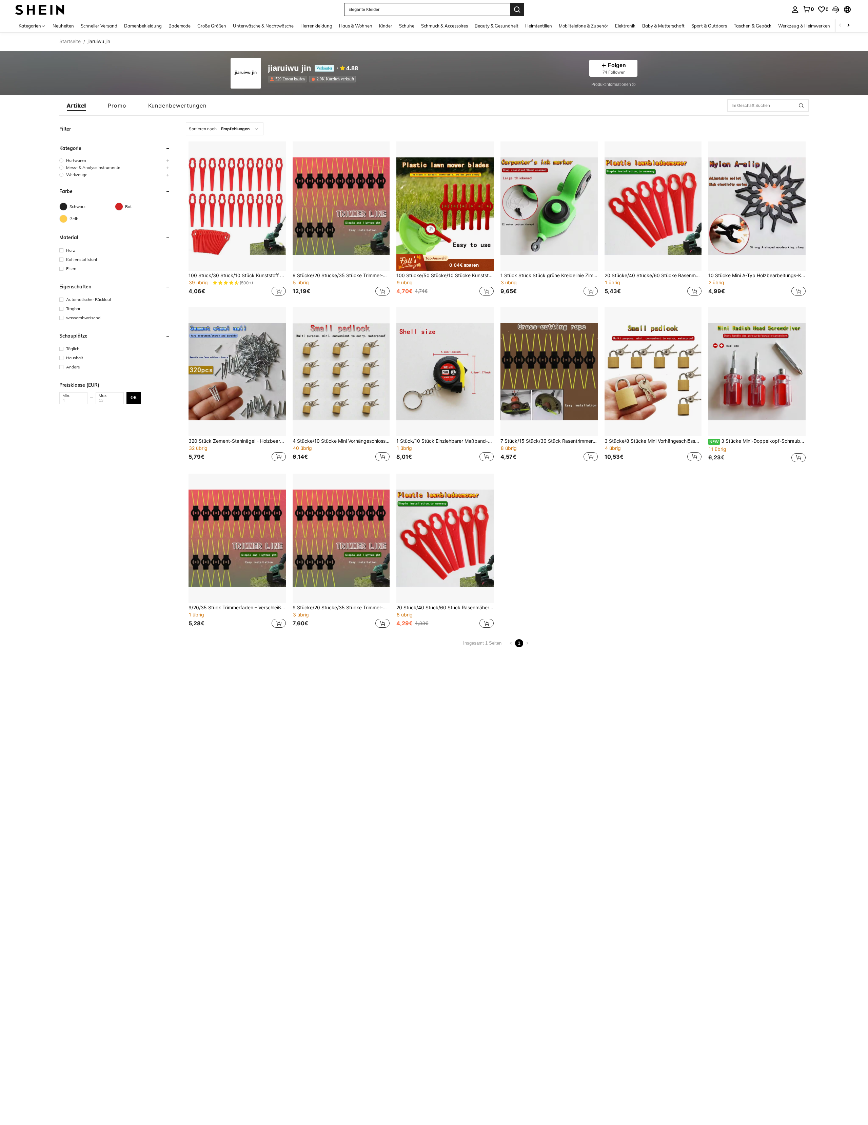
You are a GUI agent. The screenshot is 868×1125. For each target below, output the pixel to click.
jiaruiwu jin (289, 68)
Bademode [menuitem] (180, 25)
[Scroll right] (848, 25)
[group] (115, 160)
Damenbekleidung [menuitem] (143, 25)
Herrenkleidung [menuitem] (316, 25)
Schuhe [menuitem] (406, 25)
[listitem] (288, 79)
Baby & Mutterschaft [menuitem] (663, 25)
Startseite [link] (70, 41)
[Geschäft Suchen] (801, 105)
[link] (808, 9)
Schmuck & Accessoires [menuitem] (444, 25)
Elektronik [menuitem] (625, 25)
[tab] (76, 105)
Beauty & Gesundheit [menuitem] (496, 25)
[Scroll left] (840, 25)
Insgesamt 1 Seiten (482, 643)
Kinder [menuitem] (385, 25)
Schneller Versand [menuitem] (99, 25)
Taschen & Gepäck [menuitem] (752, 25)
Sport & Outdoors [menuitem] (709, 25)
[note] (445, 262)
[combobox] (224, 129)
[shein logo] (39, 9)
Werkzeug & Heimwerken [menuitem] (804, 25)
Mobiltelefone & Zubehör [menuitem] (583, 25)
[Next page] (527, 643)
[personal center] (795, 9)
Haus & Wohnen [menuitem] (355, 25)
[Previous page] (511, 643)
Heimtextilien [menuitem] (538, 25)
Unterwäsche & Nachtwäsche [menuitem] (263, 25)
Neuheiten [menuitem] (63, 25)
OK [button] (134, 397)
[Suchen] (517, 9)
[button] (836, 9)
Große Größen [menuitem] (211, 25)
